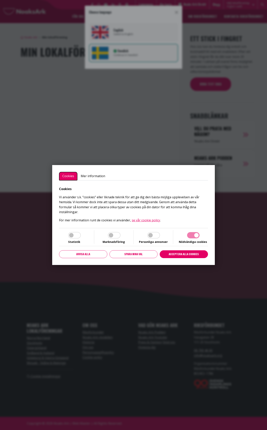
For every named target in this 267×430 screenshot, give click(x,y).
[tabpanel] (133, 205)
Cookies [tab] (68, 176)
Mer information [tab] (93, 176)
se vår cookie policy (146, 220)
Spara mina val (133, 254)
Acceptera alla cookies (184, 254)
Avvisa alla (83, 254)
